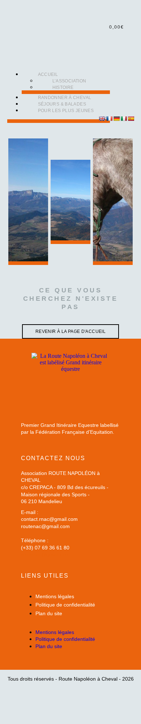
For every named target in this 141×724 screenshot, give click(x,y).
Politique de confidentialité (65, 605)
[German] (116, 118)
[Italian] (123, 118)
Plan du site (48, 613)
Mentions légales (54, 596)
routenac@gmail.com (45, 554)
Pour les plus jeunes (66, 110)
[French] (109, 118)
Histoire (63, 87)
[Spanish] (131, 118)
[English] (102, 118)
